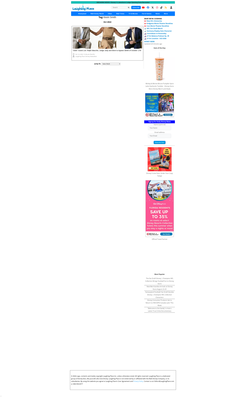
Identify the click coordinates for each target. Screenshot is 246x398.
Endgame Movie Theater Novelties (160, 23)
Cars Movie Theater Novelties (158, 26)
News (158, 14)
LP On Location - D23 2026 (156, 38)
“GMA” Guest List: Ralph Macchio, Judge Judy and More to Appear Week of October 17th (107, 50)
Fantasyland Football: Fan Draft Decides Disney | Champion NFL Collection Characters (159, 294)
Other (110, 14)
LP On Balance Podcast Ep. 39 (158, 36)
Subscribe (136, 7)
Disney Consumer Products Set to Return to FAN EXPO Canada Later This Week (159, 302)
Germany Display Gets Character (159, 31)
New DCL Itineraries (154, 21)
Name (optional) (159, 124)
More (166, 14)
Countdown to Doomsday (156, 33)
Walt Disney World (97, 14)
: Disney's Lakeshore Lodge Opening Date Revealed (123, 2)
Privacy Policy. (138, 381)
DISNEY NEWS (149, 42)
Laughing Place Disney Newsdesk (86, 56)
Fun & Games (146, 14)
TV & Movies (133, 14)
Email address (160, 132)
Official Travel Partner (159, 239)
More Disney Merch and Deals (159, 89)
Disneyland (82, 14)
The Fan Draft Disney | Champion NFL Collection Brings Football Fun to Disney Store (159, 281)
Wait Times (120, 14)
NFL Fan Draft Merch (155, 28)
